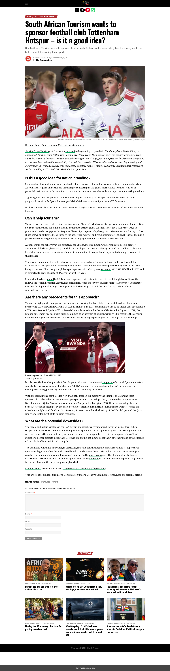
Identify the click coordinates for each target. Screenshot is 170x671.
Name (28, 514)
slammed (73, 313)
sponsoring (31, 306)
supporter (107, 382)
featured (46, 482)
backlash (53, 426)
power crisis (95, 454)
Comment (30, 493)
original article (134, 474)
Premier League (54, 282)
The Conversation (44, 60)
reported (70, 151)
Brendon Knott (33, 144)
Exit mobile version (85, 668)
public (44, 426)
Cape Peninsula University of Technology (63, 144)
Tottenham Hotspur (62, 154)
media (33, 426)
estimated (106, 269)
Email (28, 521)
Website (28, 529)
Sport (55, 482)
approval (94, 458)
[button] (27, 3)
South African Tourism (37, 151)
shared (50, 279)
